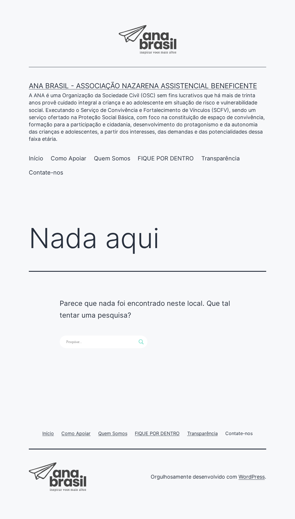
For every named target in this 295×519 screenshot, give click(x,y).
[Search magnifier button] (141, 342)
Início (36, 158)
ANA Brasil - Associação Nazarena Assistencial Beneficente (143, 86)
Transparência (220, 158)
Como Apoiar (68, 158)
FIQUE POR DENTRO (166, 158)
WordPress (252, 477)
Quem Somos (112, 158)
